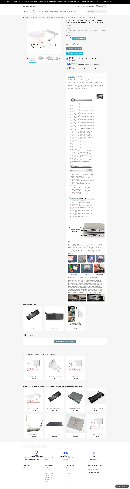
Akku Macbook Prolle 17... (75, 408)
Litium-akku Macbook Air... (54, 434)
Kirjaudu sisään (70, 469)
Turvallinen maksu (49, 475)
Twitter (28, 446)
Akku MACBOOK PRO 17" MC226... (54, 327)
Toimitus (47, 468)
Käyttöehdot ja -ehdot (50, 471)
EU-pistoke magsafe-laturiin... (54, 376)
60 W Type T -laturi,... (33, 408)
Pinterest (77, 43)
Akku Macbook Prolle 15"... (75, 434)
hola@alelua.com (92, 470)
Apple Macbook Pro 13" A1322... (96, 408)
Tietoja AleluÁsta (49, 473)
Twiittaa (73, 43)
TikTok (44, 446)
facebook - (59, 487)
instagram (71, 487)
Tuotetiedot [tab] (79, 76)
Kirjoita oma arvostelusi (75, 48)
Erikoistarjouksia (27, 468)
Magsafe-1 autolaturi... (76, 327)
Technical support (92, 475)
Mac (74, 11)
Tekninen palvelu (66, 11)
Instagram (41, 446)
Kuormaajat (43, 11)
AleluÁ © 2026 (65, 484)
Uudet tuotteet (27, 469)
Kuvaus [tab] (72, 76)
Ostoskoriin (79, 38)
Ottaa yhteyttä (48, 477)
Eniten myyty (26, 471)
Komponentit (54, 11)
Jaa (70, 43)
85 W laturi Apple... (34, 376)
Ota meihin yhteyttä (29, 6)
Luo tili (67, 471)
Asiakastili (70, 465)
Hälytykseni (69, 473)
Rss (31, 446)
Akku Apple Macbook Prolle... (33, 327)
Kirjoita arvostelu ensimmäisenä (66, 341)
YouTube (34, 446)
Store (46, 481)
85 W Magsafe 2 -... (75, 376)
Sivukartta (47, 479)
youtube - (65, 487)
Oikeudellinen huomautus (51, 469)
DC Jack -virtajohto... (33, 434)
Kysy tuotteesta (75, 53)
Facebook (24, 446)
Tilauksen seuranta (71, 468)
